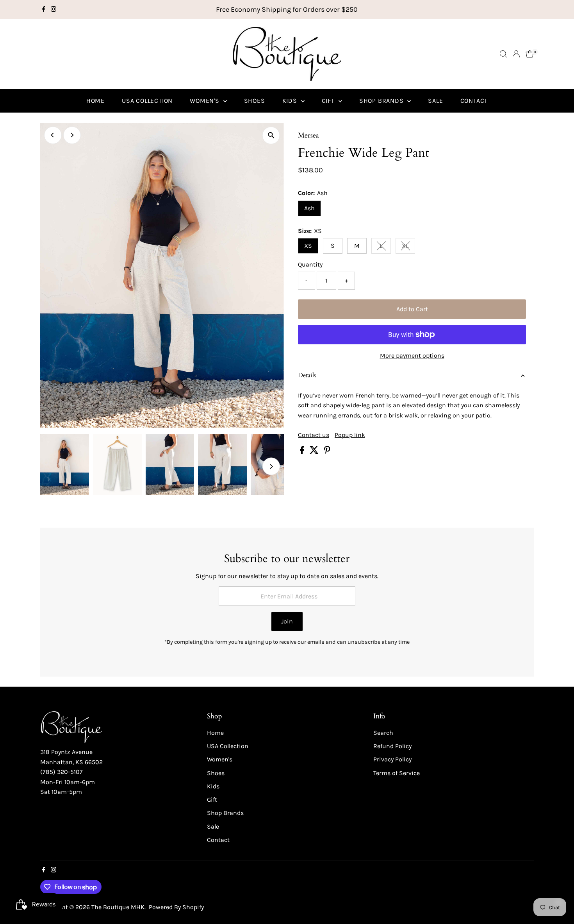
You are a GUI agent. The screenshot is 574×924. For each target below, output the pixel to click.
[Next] (72, 135)
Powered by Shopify (176, 907)
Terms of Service (396, 773)
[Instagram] (53, 9)
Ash (309, 208)
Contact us (313, 435)
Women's (205, 100)
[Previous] (53, 135)
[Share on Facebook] (303, 451)
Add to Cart (412, 309)
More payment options (412, 355)
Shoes (254, 100)
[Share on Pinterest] (327, 451)
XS (308, 245)
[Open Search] (503, 53)
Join (287, 621)
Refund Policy (392, 746)
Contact (474, 100)
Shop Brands (382, 100)
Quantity (310, 264)
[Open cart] (530, 53)
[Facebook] (43, 9)
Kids (290, 100)
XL (408, 247)
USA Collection (147, 100)
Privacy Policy (392, 759)
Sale (435, 100)
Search (383, 732)
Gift (329, 100)
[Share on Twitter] (315, 451)
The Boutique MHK (117, 907)
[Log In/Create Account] (516, 53)
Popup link (350, 435)
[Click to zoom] (271, 135)
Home (95, 100)
